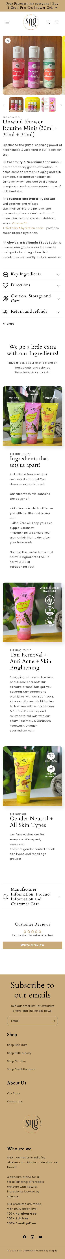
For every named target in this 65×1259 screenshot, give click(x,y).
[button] (7, 22)
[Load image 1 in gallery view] (16, 104)
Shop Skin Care (17, 1045)
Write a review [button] (32, 945)
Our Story (13, 1093)
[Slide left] (4, 105)
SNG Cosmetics (26, 1250)
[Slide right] (61, 105)
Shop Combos (16, 1061)
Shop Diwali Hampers (21, 1069)
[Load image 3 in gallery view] (49, 104)
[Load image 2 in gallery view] (32, 104)
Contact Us (15, 1101)
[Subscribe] (54, 1021)
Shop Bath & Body (19, 1053)
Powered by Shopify (46, 1250)
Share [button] (11, 324)
